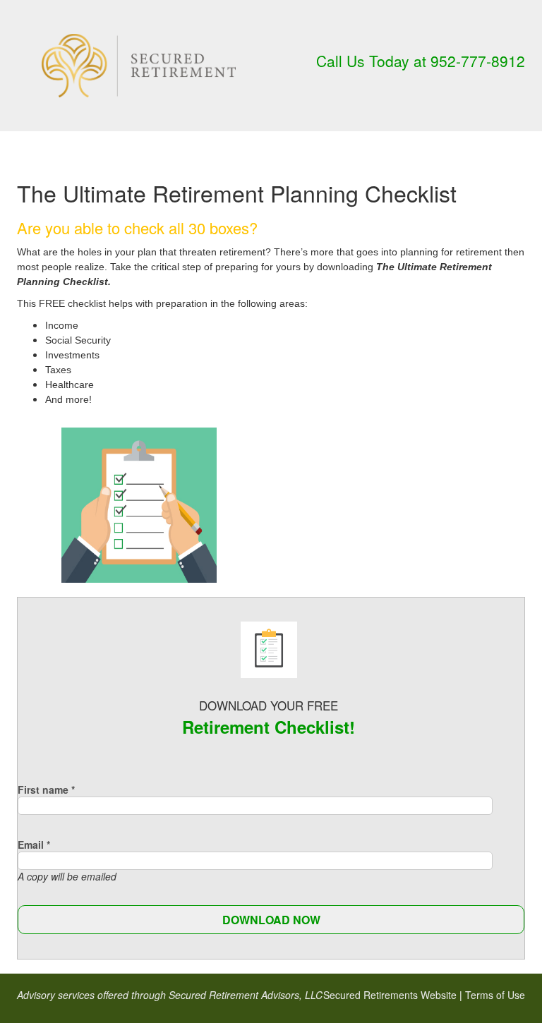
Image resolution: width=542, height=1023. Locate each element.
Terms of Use (495, 995)
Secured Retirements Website (390, 995)
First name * (46, 789)
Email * (34, 844)
